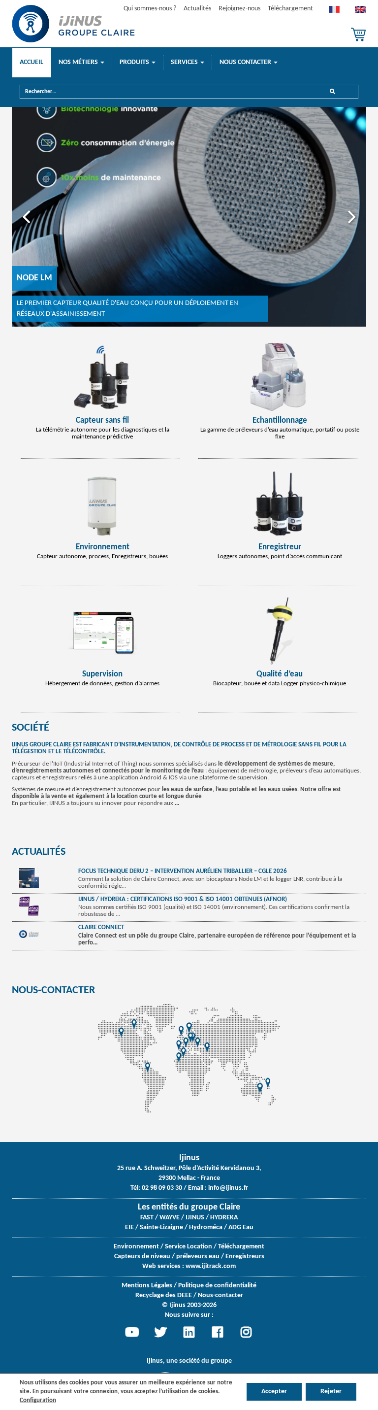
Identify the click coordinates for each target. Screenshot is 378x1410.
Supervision (102, 674)
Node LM (34, 278)
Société (30, 728)
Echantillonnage (279, 420)
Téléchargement (290, 8)
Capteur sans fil (102, 420)
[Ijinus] (73, 23)
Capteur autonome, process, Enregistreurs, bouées (102, 556)
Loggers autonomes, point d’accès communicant (280, 556)
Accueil (31, 62)
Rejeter (331, 1391)
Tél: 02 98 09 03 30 (156, 1188)
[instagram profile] (246, 1332)
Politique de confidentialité (217, 1285)
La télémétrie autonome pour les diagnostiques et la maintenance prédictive (102, 433)
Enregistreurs (244, 1256)
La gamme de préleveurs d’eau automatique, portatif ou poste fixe (279, 433)
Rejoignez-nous (239, 8)
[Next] (350, 217)
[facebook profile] (217, 1332)
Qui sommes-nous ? (150, 8)
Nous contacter (246, 62)
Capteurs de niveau (142, 1256)
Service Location (188, 1246)
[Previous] (27, 217)
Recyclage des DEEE (163, 1295)
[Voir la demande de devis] (358, 34)
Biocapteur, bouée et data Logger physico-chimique (279, 683)
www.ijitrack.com (211, 1266)
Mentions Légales (147, 1285)
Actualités (197, 8)
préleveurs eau (198, 1256)
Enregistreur (279, 547)
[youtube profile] (132, 1332)
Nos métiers (79, 62)
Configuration (38, 1400)
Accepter (274, 1391)
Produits (135, 62)
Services (185, 62)
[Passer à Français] (334, 12)
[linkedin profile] (189, 1332)
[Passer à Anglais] (360, 12)
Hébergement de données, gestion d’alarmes (102, 683)
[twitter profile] (160, 1332)
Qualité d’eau (279, 674)
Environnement (102, 547)
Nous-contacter (53, 990)
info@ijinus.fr (228, 1188)
